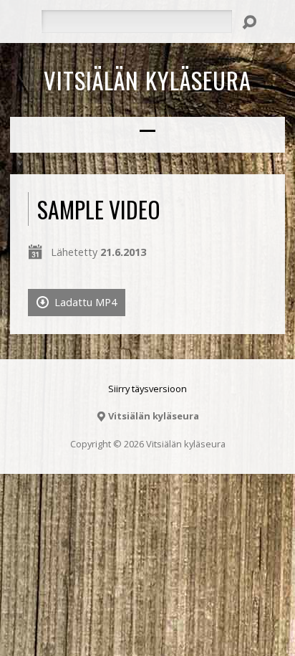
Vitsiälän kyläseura (147, 79)
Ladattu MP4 (84, 302)
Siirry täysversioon (147, 388)
